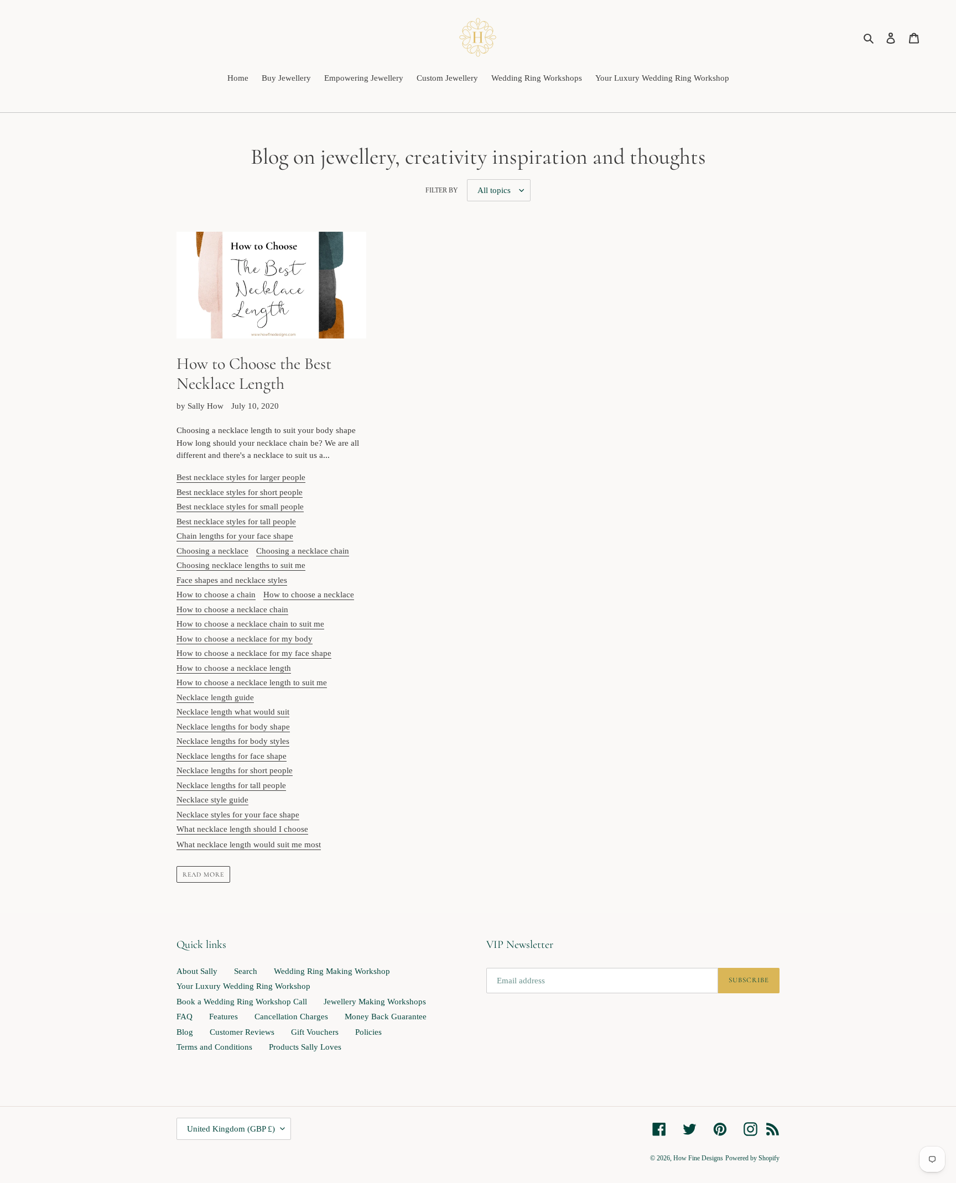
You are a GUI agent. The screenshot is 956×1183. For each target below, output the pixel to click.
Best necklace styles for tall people (236, 521)
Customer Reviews (242, 1032)
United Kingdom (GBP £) (231, 1128)
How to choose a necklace (308, 594)
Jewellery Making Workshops (375, 1001)
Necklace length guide (215, 697)
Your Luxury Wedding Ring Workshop (243, 986)
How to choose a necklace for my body (244, 638)
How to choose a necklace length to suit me (251, 682)
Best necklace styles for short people (239, 492)
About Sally (196, 971)
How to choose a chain (216, 594)
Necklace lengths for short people (234, 770)
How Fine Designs (698, 1158)
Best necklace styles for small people (240, 506)
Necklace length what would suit (232, 711)
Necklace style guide (212, 799)
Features (223, 1016)
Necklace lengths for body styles (232, 741)
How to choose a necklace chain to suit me (250, 623)
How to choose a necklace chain (232, 609)
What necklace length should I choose (242, 829)
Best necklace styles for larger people (240, 477)
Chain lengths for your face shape (234, 535)
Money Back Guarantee (386, 1016)
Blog (184, 1032)
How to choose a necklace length (233, 668)
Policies (368, 1032)
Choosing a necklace (212, 550)
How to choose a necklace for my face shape (253, 653)
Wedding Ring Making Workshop (332, 971)
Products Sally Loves (305, 1047)
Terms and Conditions (214, 1047)
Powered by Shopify (752, 1158)
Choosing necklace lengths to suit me (240, 565)
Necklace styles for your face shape (237, 814)
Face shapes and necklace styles (231, 580)
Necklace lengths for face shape (231, 756)
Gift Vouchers (315, 1032)
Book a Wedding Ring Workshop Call (241, 1001)
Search (245, 971)
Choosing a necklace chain (302, 550)
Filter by (441, 190)
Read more (203, 874)
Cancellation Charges (291, 1016)
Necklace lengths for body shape (233, 726)
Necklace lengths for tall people (231, 785)
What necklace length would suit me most (248, 844)
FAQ (184, 1016)
